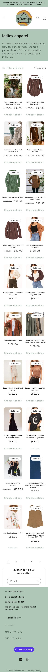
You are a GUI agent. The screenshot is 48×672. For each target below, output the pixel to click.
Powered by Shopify (32, 671)
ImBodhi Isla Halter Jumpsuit (13, 484)
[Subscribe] (37, 581)
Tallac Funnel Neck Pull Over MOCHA (35, 103)
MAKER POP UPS (13, 631)
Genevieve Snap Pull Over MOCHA (13, 246)
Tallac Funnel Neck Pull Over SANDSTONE (13, 103)
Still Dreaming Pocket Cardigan (35, 246)
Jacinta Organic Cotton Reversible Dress (13, 437)
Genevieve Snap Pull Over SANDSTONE (35, 198)
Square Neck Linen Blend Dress (13, 389)
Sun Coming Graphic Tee (13, 533)
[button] (3, 18)
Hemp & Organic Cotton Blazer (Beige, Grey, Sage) (35, 341)
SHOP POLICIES (13, 638)
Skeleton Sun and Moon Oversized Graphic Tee (35, 437)
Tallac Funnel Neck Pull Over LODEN (13, 151)
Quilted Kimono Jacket (13, 340)
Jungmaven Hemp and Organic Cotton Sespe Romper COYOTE (35, 535)
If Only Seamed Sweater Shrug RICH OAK (35, 294)
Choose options (13, 114)
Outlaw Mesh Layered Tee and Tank (35, 389)
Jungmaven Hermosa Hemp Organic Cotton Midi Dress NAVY (35, 485)
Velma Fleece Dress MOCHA (35, 151)
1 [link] (8, 561)
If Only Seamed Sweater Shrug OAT (13, 294)
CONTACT (10, 625)
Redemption (19, 671)
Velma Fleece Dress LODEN (13, 197)
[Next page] (40, 561)
